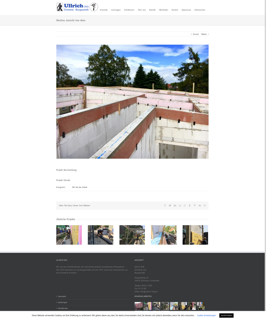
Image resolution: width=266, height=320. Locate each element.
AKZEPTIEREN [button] (226, 315)
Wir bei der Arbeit (79, 187)
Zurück (196, 34)
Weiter (204, 34)
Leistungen (62, 302)
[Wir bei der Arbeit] (147, 306)
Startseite (62, 296)
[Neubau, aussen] (201, 306)
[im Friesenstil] (139, 306)
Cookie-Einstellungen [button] (206, 315)
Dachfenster (63, 308)
